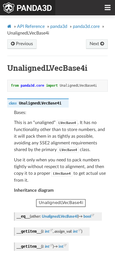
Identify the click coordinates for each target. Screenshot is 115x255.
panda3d (58, 26)
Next (95, 44)
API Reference (31, 26)
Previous (24, 44)
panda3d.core (86, 26)
